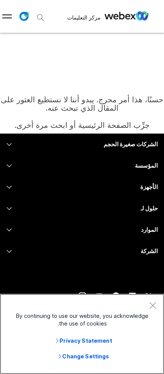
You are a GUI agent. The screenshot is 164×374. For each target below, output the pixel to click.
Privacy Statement (85, 340)
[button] (24, 16)
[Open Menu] (7, 16)
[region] (82, 334)
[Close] (152, 305)
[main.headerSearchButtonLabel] (40, 15)
